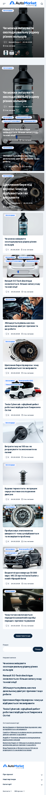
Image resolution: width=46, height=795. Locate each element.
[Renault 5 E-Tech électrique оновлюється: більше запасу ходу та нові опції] (23, 32)
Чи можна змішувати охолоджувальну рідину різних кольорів (20, 666)
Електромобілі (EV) (24, 11)
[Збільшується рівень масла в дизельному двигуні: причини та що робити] (23, 158)
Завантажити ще (23, 636)
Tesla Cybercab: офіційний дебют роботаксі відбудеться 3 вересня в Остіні (22, 712)
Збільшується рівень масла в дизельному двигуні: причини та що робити (23, 691)
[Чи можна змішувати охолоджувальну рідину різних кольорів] (23, 89)
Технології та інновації (11, 14)
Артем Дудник (8, 727)
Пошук (5, 645)
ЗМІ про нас (18, 791)
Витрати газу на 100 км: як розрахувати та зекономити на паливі (20, 749)
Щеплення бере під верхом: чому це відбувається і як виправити (23, 701)
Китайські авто (11, 553)
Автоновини (7, 11)
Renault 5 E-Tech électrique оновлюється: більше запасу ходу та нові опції (22, 679)
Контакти (6, 791)
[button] (4, 4)
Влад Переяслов (9, 748)
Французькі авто (30, 14)
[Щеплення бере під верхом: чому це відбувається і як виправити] (23, 192)
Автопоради (8, 68)
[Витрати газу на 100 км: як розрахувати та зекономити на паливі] (23, 431)
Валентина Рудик (9, 743)
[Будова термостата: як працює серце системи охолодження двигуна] (23, 473)
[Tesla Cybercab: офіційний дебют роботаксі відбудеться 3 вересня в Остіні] (23, 389)
